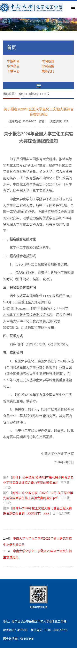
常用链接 (48, 66)
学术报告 (13, 66)
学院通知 (48, 61)
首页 (21, 94)
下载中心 (13, 71)
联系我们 (48, 71)
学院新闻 (13, 61)
